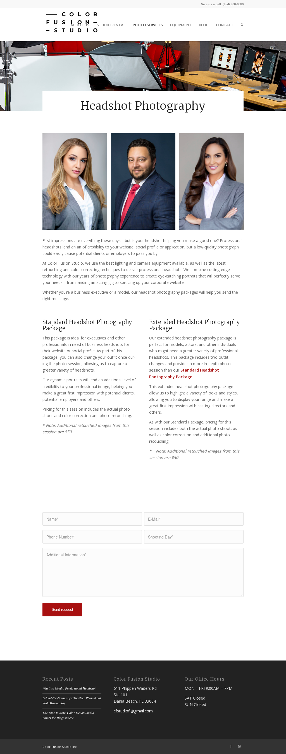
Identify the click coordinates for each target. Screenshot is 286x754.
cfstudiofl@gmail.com (133, 711)
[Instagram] (239, 746)
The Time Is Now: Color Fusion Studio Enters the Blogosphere (68, 715)
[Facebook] (231, 746)
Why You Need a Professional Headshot (69, 688)
